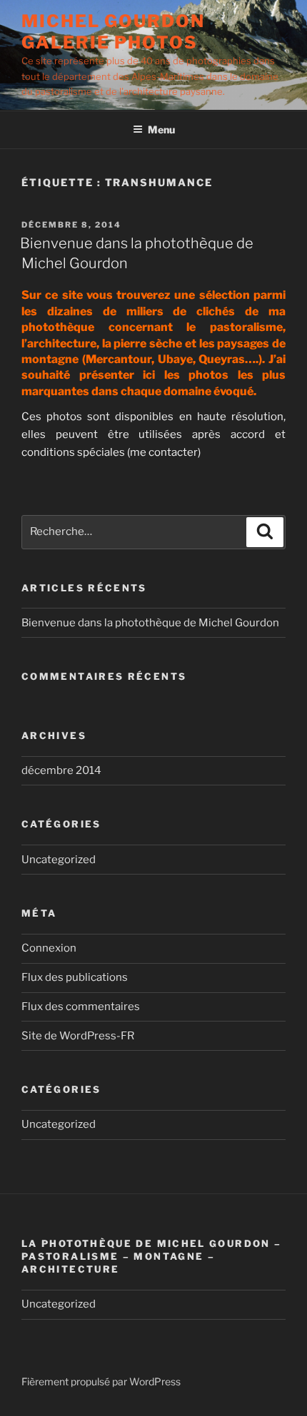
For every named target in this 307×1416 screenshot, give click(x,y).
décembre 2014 (61, 770)
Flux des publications (74, 977)
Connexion (48, 948)
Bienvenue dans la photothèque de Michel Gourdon (150, 622)
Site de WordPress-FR (77, 1035)
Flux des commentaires (80, 1006)
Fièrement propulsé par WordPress (101, 1381)
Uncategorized (58, 859)
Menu (161, 129)
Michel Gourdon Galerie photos (113, 32)
